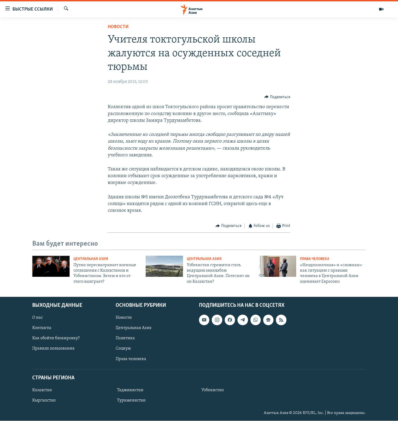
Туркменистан (131, 400)
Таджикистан (130, 390)
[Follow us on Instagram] (217, 320)
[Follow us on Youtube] (204, 320)
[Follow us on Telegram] (242, 320)
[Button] (277, 97)
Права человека (314, 259)
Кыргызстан (44, 400)
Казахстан (42, 390)
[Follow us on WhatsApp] (255, 320)
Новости (118, 27)
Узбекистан (212, 390)
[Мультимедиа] (381, 9)
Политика (125, 338)
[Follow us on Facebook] (230, 320)
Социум (123, 349)
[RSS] (281, 320)
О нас (37, 318)
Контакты (41, 328)
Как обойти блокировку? (56, 338)
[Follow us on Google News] (268, 320)
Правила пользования (53, 349)
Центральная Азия (90, 259)
